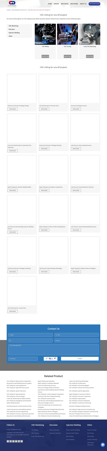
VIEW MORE (12, 109)
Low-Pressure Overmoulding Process (81, 145)
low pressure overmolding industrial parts (18, 416)
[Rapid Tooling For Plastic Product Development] (53, 209)
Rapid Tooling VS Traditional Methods (48, 383)
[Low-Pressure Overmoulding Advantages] (53, 251)
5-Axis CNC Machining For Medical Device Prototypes (84, 416)
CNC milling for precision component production (20, 414)
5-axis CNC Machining (90, 46)
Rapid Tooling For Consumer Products (79, 394)
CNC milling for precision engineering (17, 411)
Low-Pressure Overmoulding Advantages (50, 268)
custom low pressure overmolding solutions (19, 409)
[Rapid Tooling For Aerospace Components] (53, 170)
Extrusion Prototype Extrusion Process (79, 414)
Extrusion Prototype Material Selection (48, 387)
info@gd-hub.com (16, 429)
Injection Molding (73, 425)
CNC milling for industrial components (80, 396)
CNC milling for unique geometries (16, 385)
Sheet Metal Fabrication (90, 444)
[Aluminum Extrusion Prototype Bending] (53, 128)
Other (89, 425)
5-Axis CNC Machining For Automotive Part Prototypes (50, 406)
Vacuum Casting (91, 430)
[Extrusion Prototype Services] (85, 88)
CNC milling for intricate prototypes (79, 385)
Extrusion (54, 425)
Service (56, 4)
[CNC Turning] (67, 34)
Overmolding (69, 436)
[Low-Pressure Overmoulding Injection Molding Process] (22, 209)
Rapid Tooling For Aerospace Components (51, 187)
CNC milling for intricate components (79, 400)
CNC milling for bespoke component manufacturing (83, 411)
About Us (83, 4)
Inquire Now (45, 56)
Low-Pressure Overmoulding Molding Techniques (51, 414)
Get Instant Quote (94, 4)
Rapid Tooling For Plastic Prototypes (48, 411)
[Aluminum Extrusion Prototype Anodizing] (22, 251)
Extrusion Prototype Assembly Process (79, 406)
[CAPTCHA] (50, 359)
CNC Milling (45, 46)
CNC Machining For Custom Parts (17, 308)
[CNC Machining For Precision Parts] (53, 88)
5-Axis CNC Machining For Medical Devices (19, 398)
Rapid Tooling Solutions (13, 403)
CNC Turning (67, 46)
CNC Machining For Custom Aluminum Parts (19, 406)
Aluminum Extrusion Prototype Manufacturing (51, 409)
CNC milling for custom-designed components (51, 394)
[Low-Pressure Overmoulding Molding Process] (85, 209)
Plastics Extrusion (54, 430)
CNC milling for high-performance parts (18, 387)
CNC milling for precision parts (46, 398)
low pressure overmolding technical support (19, 383)
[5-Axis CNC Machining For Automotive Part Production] (22, 128)
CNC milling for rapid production (16, 394)
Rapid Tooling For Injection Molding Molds (19, 187)
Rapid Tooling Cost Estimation (46, 381)
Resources (64, 4)
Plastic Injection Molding (73, 430)
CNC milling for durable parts (77, 383)
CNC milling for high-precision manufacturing (82, 409)
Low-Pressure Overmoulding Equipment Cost (50, 400)
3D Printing (90, 433)
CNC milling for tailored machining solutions (81, 387)
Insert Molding (70, 439)
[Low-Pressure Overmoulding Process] (85, 128)
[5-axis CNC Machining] (89, 34)
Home (50, 4)
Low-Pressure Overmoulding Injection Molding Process (21, 228)
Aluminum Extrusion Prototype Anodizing (19, 268)
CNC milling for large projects (77, 398)
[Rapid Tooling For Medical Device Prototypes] (85, 251)
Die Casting (90, 436)
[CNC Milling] (45, 34)
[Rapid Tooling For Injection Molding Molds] (22, 170)
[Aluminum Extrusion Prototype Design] (22, 88)
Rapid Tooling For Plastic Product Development (52, 227)
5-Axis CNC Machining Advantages (78, 381)
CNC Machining (37, 425)
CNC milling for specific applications (79, 391)
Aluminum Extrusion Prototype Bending (50, 145)
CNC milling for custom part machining (80, 403)
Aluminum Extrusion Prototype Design (18, 105)
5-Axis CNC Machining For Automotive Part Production (19, 146)
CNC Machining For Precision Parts (49, 105)
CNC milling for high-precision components (19, 381)
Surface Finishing (92, 439)
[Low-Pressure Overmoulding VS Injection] (85, 170)
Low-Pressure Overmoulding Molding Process (83, 227)
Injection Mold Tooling (72, 433)
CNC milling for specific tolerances (16, 391)
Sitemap (9, 437)
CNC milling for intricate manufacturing (49, 416)
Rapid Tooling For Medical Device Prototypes (83, 268)
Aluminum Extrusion (55, 433)
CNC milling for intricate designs (16, 396)
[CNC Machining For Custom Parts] (22, 291)
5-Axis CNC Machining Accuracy (47, 385)
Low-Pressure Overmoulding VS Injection (82, 187)
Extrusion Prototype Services (79, 105)
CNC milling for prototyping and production (19, 400)
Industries (74, 4)
